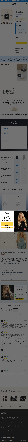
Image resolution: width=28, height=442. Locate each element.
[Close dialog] (27, 211)
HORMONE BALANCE (7, 227)
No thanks (7, 229)
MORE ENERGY (7, 225)
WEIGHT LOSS (7, 223)
